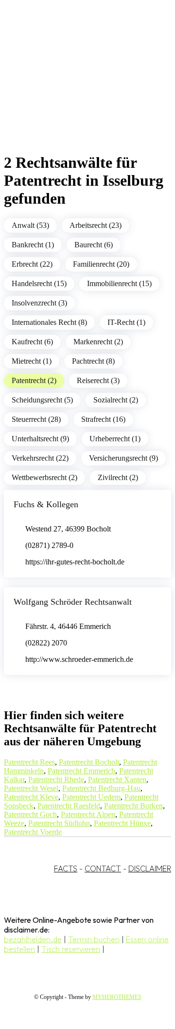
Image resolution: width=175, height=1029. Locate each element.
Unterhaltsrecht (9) (40, 438)
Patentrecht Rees (29, 762)
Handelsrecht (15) (39, 283)
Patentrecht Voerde (33, 832)
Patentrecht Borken (133, 806)
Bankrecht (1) (33, 245)
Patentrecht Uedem (91, 797)
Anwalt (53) (30, 225)
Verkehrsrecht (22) (40, 458)
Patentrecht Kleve (31, 797)
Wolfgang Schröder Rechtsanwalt (73, 602)
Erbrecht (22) (32, 264)
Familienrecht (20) (101, 264)
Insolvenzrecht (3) (39, 303)
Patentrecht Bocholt (89, 762)
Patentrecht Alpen (88, 814)
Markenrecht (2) (98, 342)
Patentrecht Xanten (117, 779)
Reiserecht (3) (98, 380)
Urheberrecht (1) (114, 438)
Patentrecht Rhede (56, 779)
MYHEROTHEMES (116, 997)
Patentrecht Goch (30, 814)
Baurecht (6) (93, 245)
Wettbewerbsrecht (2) (44, 477)
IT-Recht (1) (126, 322)
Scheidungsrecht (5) (42, 400)
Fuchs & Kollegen (46, 504)
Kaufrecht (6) (32, 342)
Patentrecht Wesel (31, 788)
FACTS (65, 868)
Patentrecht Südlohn (59, 823)
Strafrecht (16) (103, 419)
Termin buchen (94, 939)
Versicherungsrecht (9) (123, 458)
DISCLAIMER (149, 868)
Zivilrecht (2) (118, 477)
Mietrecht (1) (32, 361)
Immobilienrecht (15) (119, 283)
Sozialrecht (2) (115, 400)
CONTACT (103, 868)
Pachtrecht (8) (93, 361)
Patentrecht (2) (34, 380)
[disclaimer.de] (78, 87)
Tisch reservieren (70, 949)
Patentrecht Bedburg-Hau (101, 788)
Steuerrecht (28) (36, 419)
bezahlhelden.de (33, 939)
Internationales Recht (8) (49, 322)
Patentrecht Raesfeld (68, 806)
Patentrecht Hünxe (122, 823)
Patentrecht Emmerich (81, 771)
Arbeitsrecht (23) (96, 225)
